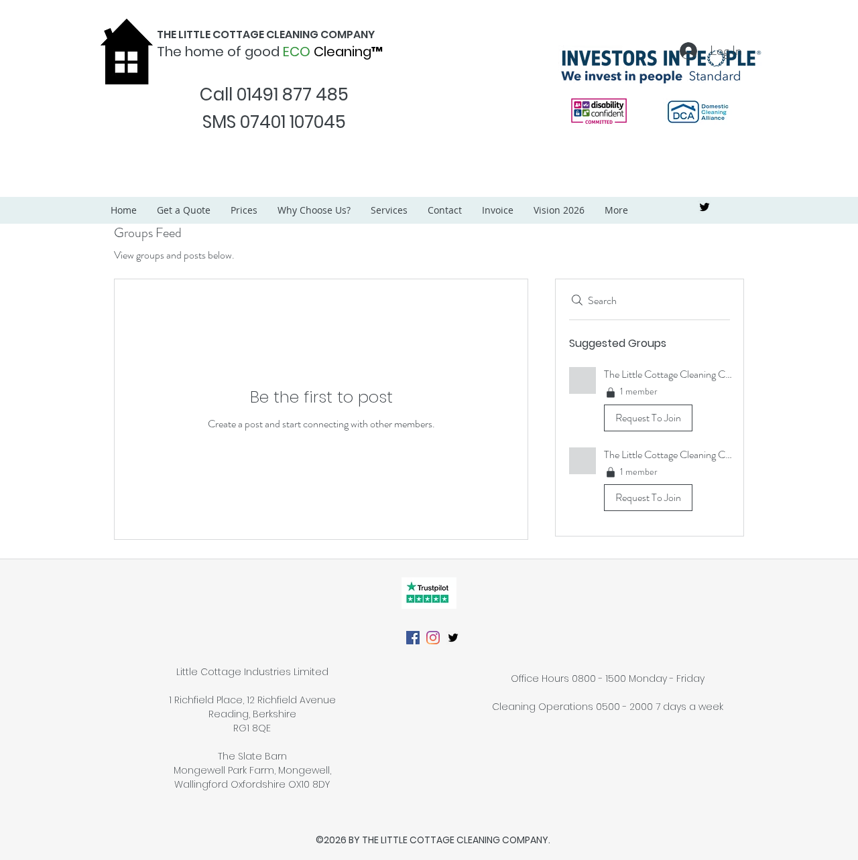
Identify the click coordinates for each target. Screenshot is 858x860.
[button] (649, 402)
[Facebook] (413, 637)
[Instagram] (433, 637)
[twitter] (704, 207)
